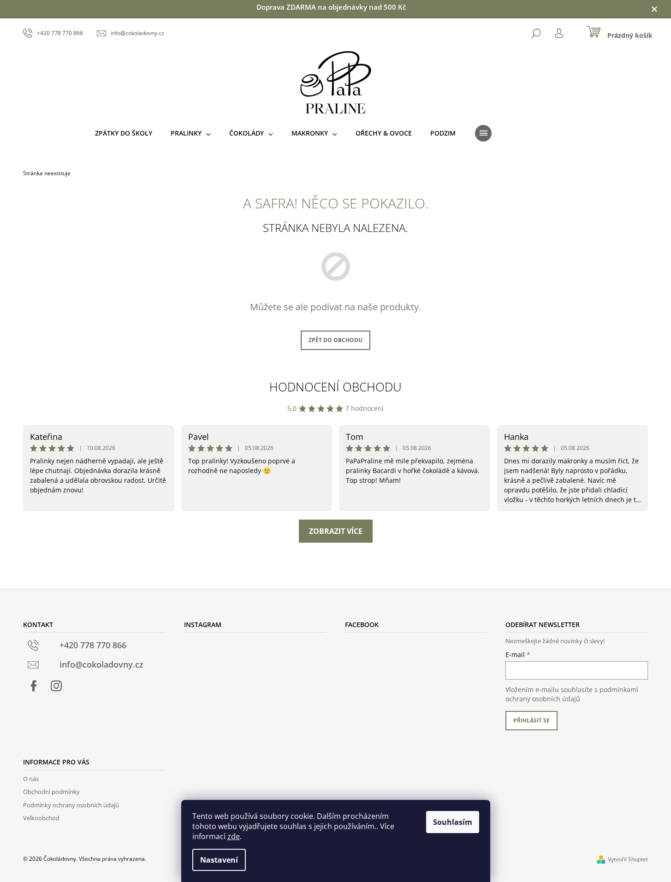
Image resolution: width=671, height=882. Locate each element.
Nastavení (219, 860)
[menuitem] (123, 133)
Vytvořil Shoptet (628, 859)
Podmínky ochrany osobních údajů (71, 805)
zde (233, 836)
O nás (31, 779)
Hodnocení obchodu (335, 387)
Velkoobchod (41, 818)
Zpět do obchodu (335, 340)
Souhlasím (452, 822)
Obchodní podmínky (51, 791)
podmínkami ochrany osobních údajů (571, 694)
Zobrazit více (335, 531)
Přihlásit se (531, 720)
